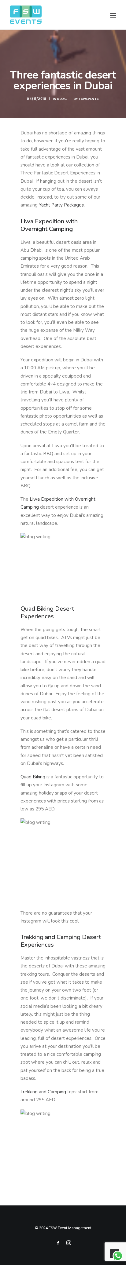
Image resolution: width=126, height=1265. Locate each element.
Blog (62, 99)
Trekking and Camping (43, 1092)
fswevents (89, 99)
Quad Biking (32, 777)
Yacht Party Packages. (63, 205)
